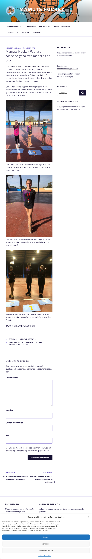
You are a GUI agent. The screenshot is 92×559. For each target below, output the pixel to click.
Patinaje (13, 339)
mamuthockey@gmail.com (67, 69)
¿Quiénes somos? (12, 26)
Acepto (46, 537)
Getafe (21, 342)
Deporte (13, 342)
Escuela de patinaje (62, 26)
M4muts (31, 48)
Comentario (12, 377)
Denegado (46, 544)
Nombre (10, 410)
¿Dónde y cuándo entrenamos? (38, 26)
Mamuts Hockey (42, 9)
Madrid (30, 342)
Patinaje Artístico (37, 75)
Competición (11, 32)
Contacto (37, 32)
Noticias (25, 32)
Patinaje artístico (28, 339)
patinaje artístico (18, 344)
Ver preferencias (46, 550)
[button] (88, 517)
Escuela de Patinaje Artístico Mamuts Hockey (28, 66)
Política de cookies (44, 556)
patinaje (39, 342)
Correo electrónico (15, 423)
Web (8, 435)
